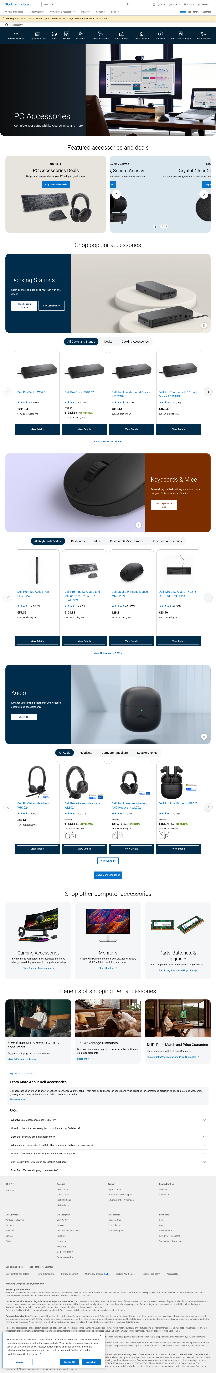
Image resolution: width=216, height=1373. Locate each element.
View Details (37, 429)
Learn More (83, 1058)
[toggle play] (204, 326)
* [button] (193, 1050)
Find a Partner (114, 1220)
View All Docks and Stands (108, 441)
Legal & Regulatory (151, 1274)
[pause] (155, 227)
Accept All (91, 1362)
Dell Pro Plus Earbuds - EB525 (178, 803)
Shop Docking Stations (24, 306)
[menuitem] (36, 12)
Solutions (10, 1230)
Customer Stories (65, 1257)
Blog (161, 1220)
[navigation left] (18, 341)
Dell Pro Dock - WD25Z (79, 392)
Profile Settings (64, 1200)
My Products (63, 1205)
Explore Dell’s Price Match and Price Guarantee (171, 1057)
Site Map (10, 1190)
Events (162, 1225)
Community (164, 1189)
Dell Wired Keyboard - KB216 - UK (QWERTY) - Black (178, 594)
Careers (60, 1225)
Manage (20, 1362)
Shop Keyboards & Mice (163, 505)
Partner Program (115, 1230)
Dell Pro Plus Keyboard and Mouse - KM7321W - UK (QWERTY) (82, 596)
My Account (62, 1189)
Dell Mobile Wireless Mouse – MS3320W (131, 594)
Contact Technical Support (120, 1194)
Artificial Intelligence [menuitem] (14, 12)
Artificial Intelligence (15, 1220)
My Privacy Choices (94, 1274)
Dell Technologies (14, 1267)
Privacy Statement (69, 1274)
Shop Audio (24, 717)
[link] (175, 4)
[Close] (100, 1335)
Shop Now (160, 185)
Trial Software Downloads (170, 1241)
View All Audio (108, 860)
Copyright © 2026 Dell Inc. (18, 1274)
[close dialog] (212, 18)
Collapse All (29, 1073)
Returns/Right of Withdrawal (121, 1200)
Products (10, 1225)
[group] (160, 194)
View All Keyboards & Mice (108, 653)
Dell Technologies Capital (68, 1230)
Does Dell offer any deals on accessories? (33, 1136)
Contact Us (164, 1194)
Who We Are (62, 1220)
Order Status (63, 1194)
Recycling (61, 1246)
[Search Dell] (129, 4)
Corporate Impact (65, 1252)
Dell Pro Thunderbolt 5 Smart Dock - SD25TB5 (178, 394)
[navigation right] (213, 35)
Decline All (69, 1362)
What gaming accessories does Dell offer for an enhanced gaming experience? (52, 1145)
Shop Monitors (106, 968)
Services (9, 1236)
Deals (8, 1241)
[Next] (208, 391)
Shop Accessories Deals (56, 184)
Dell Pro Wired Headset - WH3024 (33, 805)
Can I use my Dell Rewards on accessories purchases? (39, 1162)
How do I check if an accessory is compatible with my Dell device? (45, 1128)
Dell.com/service (85, 1307)
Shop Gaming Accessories (37, 968)
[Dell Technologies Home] (18, 4)
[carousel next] (203, 194)
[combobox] (86, 4)
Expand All (15, 1073)
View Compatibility (51, 306)
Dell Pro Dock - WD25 (31, 392)
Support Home (114, 1189)
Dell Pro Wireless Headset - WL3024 (82, 805)
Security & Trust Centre (169, 1236)
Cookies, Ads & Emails (125, 1274)
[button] (159, 4)
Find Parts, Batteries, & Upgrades (176, 970)
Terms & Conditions (45, 1274)
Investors (61, 1236)
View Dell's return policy (20, 1059)
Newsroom (62, 1241)
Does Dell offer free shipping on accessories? (34, 1170)
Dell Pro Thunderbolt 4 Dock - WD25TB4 (131, 394)
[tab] (81, 341)
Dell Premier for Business (199, 12)
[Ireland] (7, 25)
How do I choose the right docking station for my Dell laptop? (43, 1153)
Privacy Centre (165, 1230)
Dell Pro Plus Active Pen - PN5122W (34, 594)
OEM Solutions (114, 1225)
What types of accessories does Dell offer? (33, 1120)
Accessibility (172, 1274)
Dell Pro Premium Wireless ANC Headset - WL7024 (129, 805)
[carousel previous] (116, 194)
